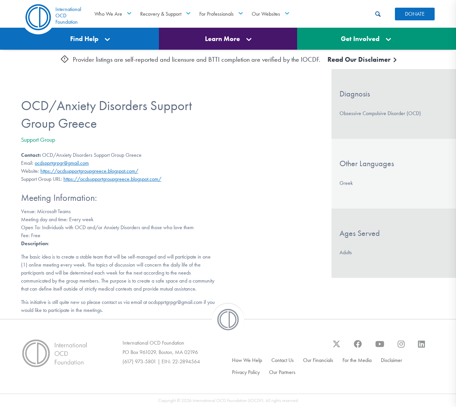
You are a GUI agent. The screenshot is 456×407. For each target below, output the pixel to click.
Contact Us (282, 360)
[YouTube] (379, 347)
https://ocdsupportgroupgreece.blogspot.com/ (89, 171)
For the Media (357, 360)
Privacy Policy (246, 372)
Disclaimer (391, 360)
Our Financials (318, 360)
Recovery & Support (160, 14)
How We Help (247, 360)
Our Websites (266, 14)
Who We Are (108, 14)
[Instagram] (401, 347)
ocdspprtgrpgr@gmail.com (62, 163)
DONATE (415, 14)
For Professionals (216, 14)
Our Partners (282, 372)
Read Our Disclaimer (359, 59)
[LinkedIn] (421, 347)
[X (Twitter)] (336, 347)
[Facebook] (358, 347)
